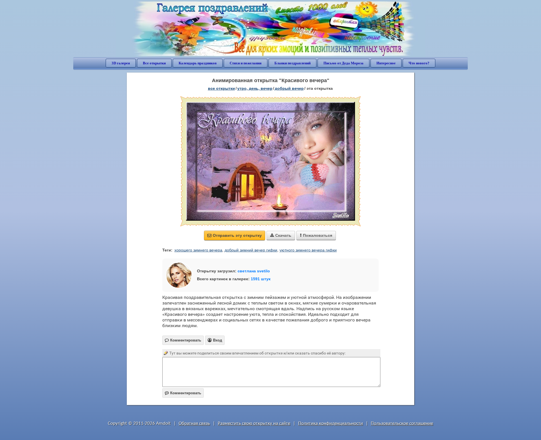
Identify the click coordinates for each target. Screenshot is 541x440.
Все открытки (154, 63)
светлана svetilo (254, 271)
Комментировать (183, 393)
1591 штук (260, 279)
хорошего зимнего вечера (198, 250)
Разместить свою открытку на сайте (254, 423)
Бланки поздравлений (292, 63)
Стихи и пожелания (245, 63)
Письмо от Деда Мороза (343, 63)
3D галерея (121, 63)
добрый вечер (289, 88)
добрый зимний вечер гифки (251, 250)
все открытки (221, 88)
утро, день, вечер (254, 88)
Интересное (386, 63)
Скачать (280, 235)
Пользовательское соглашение (402, 423)
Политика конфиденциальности (330, 423)
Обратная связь (194, 423)
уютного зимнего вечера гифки (308, 250)
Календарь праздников (198, 63)
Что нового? (419, 63)
